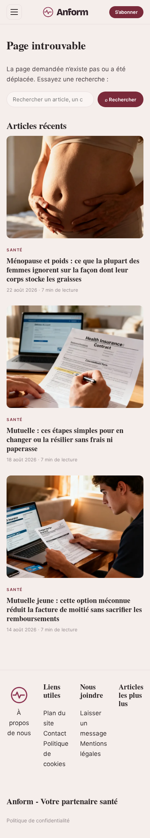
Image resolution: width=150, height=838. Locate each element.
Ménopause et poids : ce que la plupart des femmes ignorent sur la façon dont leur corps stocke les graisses (73, 269)
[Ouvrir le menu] (14, 12)
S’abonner (126, 12)
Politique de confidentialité (38, 820)
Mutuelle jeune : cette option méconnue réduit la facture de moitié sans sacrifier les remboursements (74, 609)
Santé (15, 249)
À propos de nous (19, 723)
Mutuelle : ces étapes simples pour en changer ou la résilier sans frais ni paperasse (65, 439)
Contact (54, 733)
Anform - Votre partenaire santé (62, 801)
